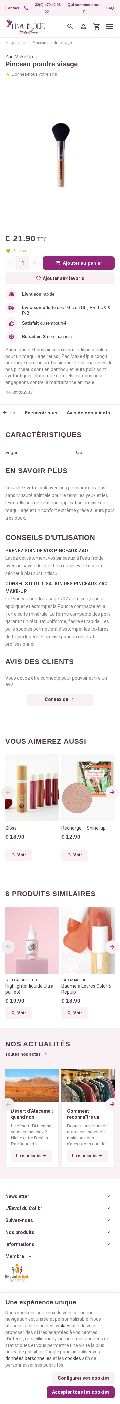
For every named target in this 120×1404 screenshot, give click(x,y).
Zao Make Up (19, 56)
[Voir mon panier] (96, 26)
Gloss (11, 828)
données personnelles (28, 1358)
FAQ (110, 8)
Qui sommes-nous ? (84, 8)
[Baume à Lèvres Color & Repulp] (88, 940)
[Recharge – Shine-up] (88, 787)
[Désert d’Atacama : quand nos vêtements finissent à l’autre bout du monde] (32, 1085)
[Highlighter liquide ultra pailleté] (32, 940)
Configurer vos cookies (84, 1378)
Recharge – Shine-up (83, 828)
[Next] (112, 792)
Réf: (8, 392)
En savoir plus (41, 412)
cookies (62, 1325)
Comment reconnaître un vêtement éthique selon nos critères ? (87, 1114)
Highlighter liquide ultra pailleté (29, 989)
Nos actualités (37, 1044)
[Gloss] (32, 787)
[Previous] (9, 413)
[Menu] (110, 26)
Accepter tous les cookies (81, 1392)
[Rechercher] (70, 26)
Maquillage (15, 42)
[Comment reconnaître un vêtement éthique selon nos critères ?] (88, 1085)
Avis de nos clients (88, 412)
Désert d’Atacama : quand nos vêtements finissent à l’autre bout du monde (32, 1114)
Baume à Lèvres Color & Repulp (86, 989)
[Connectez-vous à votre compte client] (83, 26)
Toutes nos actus (23, 1054)
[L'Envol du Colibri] (25, 26)
